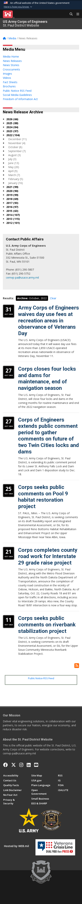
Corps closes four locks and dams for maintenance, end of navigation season (47, 378)
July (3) (12, 159)
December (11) (17, 139)
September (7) (17, 151)
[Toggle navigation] (76, 14)
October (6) (15, 147)
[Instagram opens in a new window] (21, 764)
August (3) (14, 155)
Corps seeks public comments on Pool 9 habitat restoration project (43, 496)
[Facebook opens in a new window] (5, 764)
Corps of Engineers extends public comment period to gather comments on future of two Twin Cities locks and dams (48, 436)
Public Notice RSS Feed (41, 678)
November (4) (16, 143)
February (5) (15, 179)
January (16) (15, 183)
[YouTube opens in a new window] (36, 764)
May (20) (13, 167)
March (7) (14, 175)
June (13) (13, 163)
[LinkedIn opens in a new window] (29, 764)
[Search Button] (70, 14)
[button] (18, 7)
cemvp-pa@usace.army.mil (22, 277)
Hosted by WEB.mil (16, 846)
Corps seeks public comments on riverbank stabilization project (47, 624)
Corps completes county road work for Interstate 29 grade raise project (47, 556)
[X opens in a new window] (13, 764)
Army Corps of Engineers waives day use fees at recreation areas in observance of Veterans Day (48, 320)
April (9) (13, 171)
